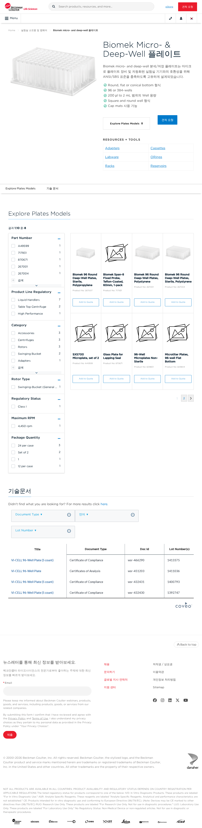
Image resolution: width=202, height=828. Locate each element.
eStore (169, 6)
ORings (156, 157)
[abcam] (35, 822)
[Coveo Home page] (184, 606)
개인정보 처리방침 (164, 679)
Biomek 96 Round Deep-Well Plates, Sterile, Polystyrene (178, 278)
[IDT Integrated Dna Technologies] (107, 822)
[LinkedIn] (170, 701)
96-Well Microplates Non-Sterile (146, 358)
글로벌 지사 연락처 (116, 679)
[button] (53, 6)
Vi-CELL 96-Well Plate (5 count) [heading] (32, 560)
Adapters (112, 148)
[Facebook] (155, 701)
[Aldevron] (53, 822)
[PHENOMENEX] (162, 822)
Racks (109, 166)
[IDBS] (89, 822)
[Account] (181, 18)
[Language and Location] (191, 18)
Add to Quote (86, 302)
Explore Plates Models (21, 188)
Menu (14, 18)
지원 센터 (110, 687)
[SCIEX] (180, 822)
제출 (10, 734)
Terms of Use (40, 718)
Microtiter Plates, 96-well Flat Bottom (176, 358)
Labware (112, 157)
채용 (106, 664)
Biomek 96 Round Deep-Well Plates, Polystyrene (146, 278)
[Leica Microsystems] (126, 822)
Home (11, 30)
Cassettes (158, 148)
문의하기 (109, 671)
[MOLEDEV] (144, 822)
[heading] (13, 246)
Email (7, 682)
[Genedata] (71, 822)
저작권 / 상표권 (162, 664)
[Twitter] (178, 701)
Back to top (188, 644)
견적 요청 (187, 6)
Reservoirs (158, 166)
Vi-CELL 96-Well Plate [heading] (26, 571)
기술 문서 (52, 188)
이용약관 (158, 671)
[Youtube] (185, 701)
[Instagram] (162, 701)
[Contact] (170, 18)
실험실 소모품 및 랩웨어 (34, 30)
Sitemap (158, 687)
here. (104, 504)
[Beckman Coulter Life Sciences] (21, 6)
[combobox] (101, 6)
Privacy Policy (17, 718)
